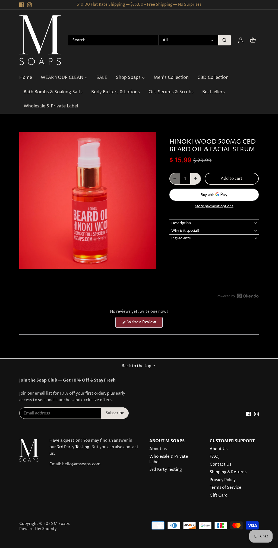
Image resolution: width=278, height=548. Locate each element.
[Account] (241, 40)
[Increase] (195, 178)
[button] (214, 223)
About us (158, 449)
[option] (87, 200)
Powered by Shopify (38, 529)
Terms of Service (225, 487)
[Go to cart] (252, 40)
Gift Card (219, 495)
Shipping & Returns (228, 472)
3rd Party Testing (73, 447)
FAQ (214, 456)
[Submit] (224, 40)
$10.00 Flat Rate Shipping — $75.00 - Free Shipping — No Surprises (139, 4)
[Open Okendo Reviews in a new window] (238, 296)
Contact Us (220, 464)
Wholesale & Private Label (168, 459)
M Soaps (62, 523)
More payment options (214, 206)
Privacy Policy (223, 480)
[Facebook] (21, 5)
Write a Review (145, 323)
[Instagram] (29, 5)
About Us (219, 449)
